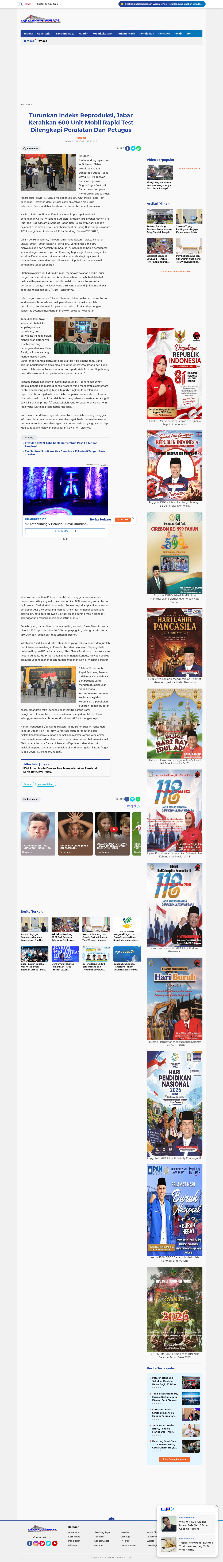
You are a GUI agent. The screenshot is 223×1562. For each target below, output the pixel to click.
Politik (178, 33)
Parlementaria (126, 33)
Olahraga (125, 1536)
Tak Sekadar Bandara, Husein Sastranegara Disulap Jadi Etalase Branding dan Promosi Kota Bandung (165, 1397)
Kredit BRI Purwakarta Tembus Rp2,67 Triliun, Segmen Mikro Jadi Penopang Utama (163, 4)
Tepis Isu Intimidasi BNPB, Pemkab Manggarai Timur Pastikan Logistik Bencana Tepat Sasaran (163, 1428)
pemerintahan (45, 784)
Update (124, 519)
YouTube (57, 1547)
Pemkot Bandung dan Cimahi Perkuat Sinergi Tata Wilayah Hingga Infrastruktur (188, 259)
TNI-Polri (125, 1541)
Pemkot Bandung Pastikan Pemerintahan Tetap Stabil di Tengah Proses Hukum (159, 229)
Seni (189, 33)
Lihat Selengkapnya (173, 1459)
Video (30, 40)
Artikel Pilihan (158, 204)
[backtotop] (111, 1520)
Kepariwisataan (103, 33)
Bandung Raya (65, 33)
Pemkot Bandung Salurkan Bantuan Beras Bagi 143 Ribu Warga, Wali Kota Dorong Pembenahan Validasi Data (165, 1381)
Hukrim (83, 33)
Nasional (98, 1536)
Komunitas (74, 1536)
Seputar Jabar (101, 1541)
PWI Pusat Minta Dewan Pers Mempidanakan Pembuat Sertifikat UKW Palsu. (60, 770)
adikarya (72, 1545)
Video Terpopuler (160, 160)
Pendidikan (146, 33)
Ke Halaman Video (189, 168)
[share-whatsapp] (138, 148)
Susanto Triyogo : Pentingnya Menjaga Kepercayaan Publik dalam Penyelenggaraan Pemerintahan (189, 229)
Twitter (50, 1547)
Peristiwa (164, 33)
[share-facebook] (127, 148)
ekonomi (99, 1545)
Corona (27, 784)
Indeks (28, 33)
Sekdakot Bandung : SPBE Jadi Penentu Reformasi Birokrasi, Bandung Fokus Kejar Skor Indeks (158, 259)
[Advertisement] (111, 72)
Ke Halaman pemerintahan (173, 271)
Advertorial (44, 33)
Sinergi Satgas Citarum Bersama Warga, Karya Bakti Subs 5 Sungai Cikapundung (159, 185)
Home (27, 4)
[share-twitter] (133, 148)
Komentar (32, 148)
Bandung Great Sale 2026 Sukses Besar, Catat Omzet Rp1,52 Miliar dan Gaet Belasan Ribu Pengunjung (164, 1444)
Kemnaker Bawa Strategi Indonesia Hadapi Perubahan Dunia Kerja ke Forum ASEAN (165, 1412)
